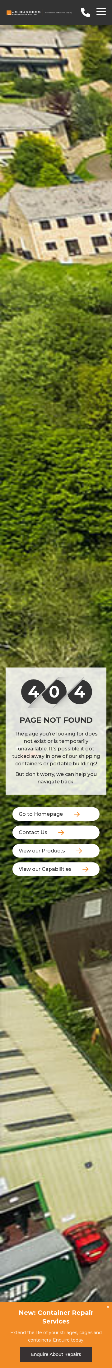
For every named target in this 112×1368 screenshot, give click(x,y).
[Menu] (101, 12)
